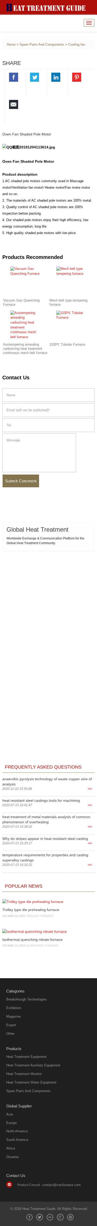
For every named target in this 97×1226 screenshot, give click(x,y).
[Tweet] (34, 78)
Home (11, 44)
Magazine (13, 1016)
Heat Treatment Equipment (26, 1057)
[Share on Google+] (60, 1217)
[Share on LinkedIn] (55, 78)
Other (10, 1034)
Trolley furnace (40, 915)
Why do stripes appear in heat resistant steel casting (45, 839)
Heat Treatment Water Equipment (31, 1082)
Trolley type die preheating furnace (30, 910)
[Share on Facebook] (13, 78)
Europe (11, 1123)
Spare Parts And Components (42, 44)
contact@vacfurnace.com (61, 1185)
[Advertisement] (48, 605)
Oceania (12, 1157)
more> (90, 788)
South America (17, 1140)
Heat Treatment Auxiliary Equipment (33, 1065)
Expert (11, 1025)
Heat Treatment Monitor (24, 1074)
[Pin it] (76, 78)
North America (16, 1131)
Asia (9, 1114)
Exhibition (13, 1008)
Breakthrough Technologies (26, 999)
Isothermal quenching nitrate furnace (32, 939)
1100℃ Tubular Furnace (67, 344)
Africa (10, 1148)
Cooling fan (76, 44)
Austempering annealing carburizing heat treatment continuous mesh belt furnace (25, 349)
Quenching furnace (42, 945)
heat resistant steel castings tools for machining (41, 800)
